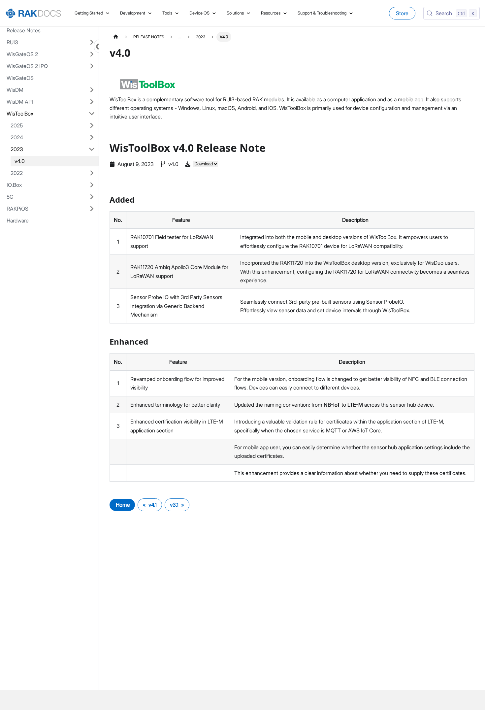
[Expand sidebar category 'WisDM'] (91, 90)
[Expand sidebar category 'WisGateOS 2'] (91, 54)
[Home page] (116, 37)
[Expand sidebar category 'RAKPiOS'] (91, 208)
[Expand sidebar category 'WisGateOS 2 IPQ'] (91, 66)
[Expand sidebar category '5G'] (91, 196)
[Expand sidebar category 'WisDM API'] (91, 101)
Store (402, 13)
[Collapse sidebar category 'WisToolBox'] (91, 113)
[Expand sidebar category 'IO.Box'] (91, 185)
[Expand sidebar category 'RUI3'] (91, 42)
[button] (53, 125)
